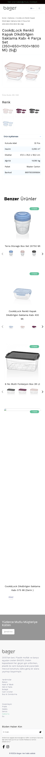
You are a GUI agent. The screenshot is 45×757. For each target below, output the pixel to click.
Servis (4, 711)
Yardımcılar (7, 680)
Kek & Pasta (7, 687)
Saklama (11, 18)
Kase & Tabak (7, 684)
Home (4, 18)
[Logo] (9, 8)
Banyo (5, 682)
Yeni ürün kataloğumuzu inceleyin (22, 2)
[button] (22, 136)
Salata (4, 709)
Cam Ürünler (7, 692)
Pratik (4, 706)
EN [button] (31, 8)
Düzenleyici (7, 704)
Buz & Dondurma (9, 694)
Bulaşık (5, 689)
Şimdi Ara (8, 631)
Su (3, 716)
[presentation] (2, 254)
